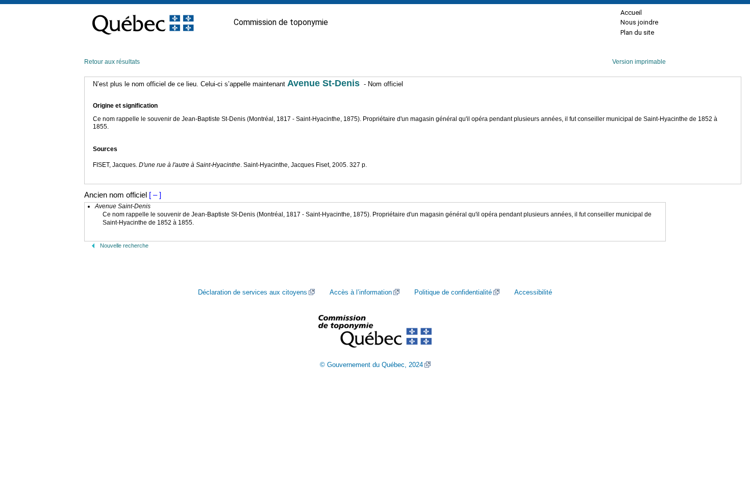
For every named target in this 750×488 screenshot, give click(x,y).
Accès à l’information (361, 292)
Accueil (631, 12)
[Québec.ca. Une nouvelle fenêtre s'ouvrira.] (143, 22)
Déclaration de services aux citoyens (252, 292)
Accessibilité (533, 292)
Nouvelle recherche (124, 245)
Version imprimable (639, 61)
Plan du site (637, 32)
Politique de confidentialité (453, 292)
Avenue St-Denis (323, 83)
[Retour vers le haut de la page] (724, 432)
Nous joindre (639, 22)
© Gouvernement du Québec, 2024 (371, 365)
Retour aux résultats (112, 61)
